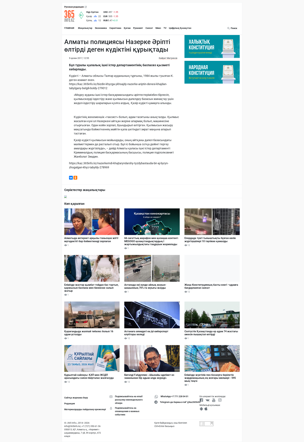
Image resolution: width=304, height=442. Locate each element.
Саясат (149, 28)
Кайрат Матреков (168, 58)
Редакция (69, 403)
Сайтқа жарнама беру (76, 397)
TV (165, 28)
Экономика (101, 28)
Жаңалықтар (85, 28)
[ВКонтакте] (71, 178)
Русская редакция (74, 7)
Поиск (233, 28)
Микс (158, 28)
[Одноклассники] (75, 178)
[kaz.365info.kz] (71, 16)
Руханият (138, 28)
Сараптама (115, 28)
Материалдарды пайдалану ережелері (84, 409)
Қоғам (127, 28)
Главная (69, 28)
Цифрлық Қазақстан (180, 28)
